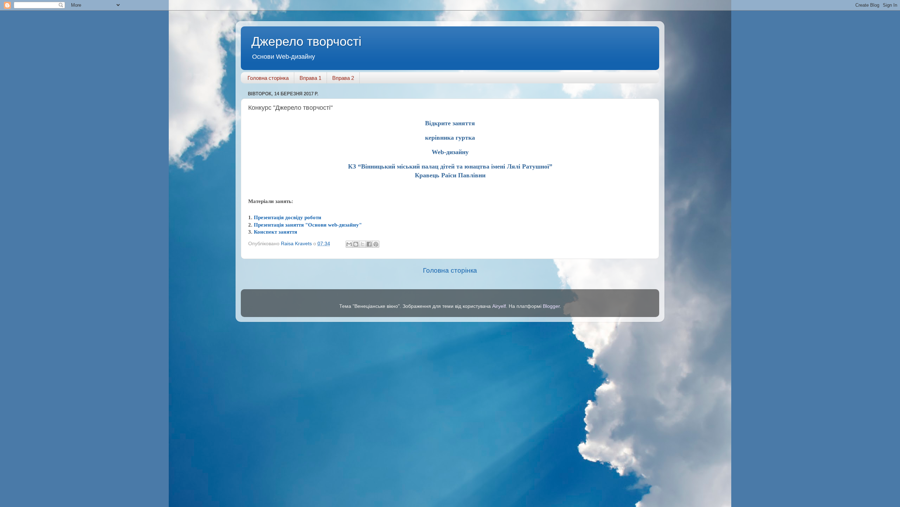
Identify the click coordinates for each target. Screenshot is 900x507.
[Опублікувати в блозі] (355, 244)
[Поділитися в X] (362, 244)
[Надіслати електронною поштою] (349, 244)
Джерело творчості (306, 41)
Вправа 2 (343, 78)
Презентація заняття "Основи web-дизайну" (308, 225)
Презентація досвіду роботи (287, 217)
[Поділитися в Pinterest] (375, 244)
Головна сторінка (268, 78)
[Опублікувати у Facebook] (369, 244)
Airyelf (499, 306)
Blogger (551, 306)
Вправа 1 (310, 78)
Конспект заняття (275, 232)
